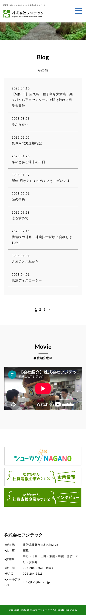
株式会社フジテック (28, 14)
